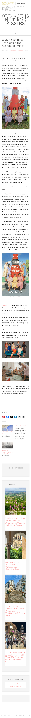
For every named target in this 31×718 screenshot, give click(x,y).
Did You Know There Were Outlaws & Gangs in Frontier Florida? (7, 451)
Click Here (5, 305)
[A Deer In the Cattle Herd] (7, 428)
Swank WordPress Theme (18, 715)
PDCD (29, 715)
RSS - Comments (15, 686)
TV (5, 52)
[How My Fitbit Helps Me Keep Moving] (21, 433)
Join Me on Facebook (15, 468)
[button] (15, 33)
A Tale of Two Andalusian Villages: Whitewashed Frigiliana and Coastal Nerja (15, 611)
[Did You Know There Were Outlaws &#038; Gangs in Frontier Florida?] (7, 445)
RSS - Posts (15, 683)
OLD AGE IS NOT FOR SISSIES (15, 20)
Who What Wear (14, 194)
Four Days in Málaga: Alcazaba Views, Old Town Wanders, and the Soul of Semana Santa (15, 657)
